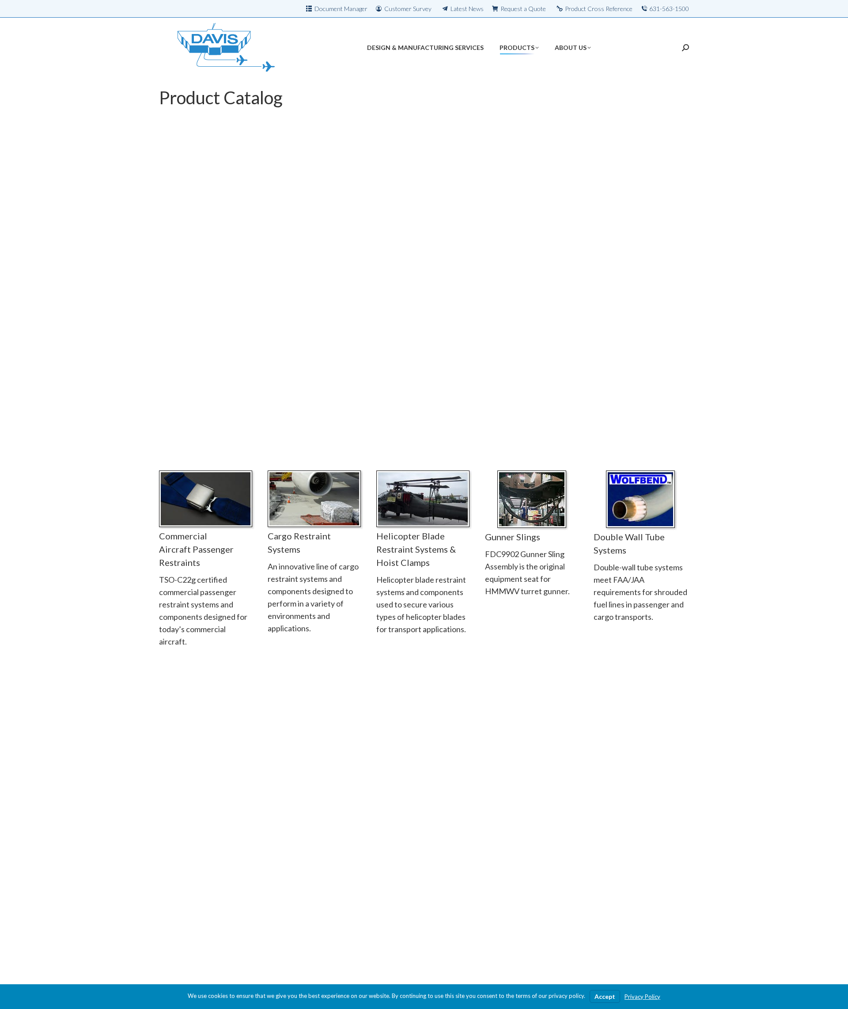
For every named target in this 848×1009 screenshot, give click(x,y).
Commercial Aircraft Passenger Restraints (196, 549)
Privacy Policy (642, 996)
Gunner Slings (512, 536)
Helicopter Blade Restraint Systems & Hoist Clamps (416, 549)
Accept (604, 996)
